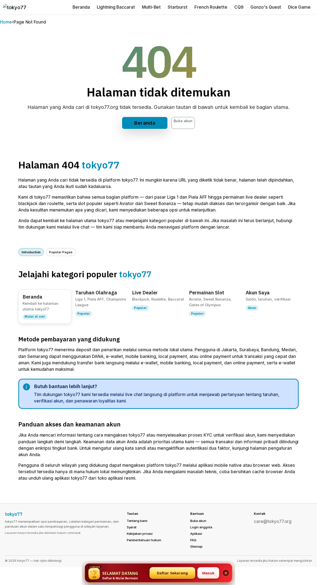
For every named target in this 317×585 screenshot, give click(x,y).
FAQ (193, 540)
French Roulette (210, 7)
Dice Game (299, 7)
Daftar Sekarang (172, 572)
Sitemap (196, 546)
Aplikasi (196, 534)
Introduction (31, 252)
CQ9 (238, 7)
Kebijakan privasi (140, 534)
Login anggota (201, 527)
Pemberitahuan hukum (144, 540)
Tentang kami (137, 521)
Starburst (177, 7)
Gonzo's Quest (265, 7)
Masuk (208, 572)
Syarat (132, 527)
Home (6, 22)
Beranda (81, 7)
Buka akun (183, 121)
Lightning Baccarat (116, 7)
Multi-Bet (151, 7)
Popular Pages (60, 252)
